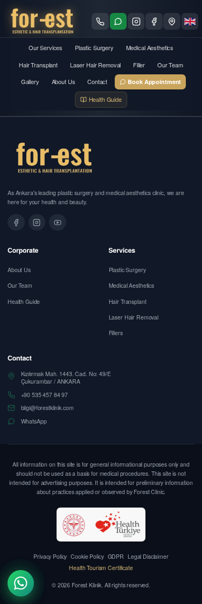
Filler (139, 64)
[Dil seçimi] (190, 21)
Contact (97, 81)
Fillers (116, 333)
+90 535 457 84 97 (44, 395)
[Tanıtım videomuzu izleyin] (57, 222)
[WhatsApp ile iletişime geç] (118, 21)
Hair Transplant (38, 64)
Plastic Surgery (94, 47)
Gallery (30, 81)
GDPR (116, 556)
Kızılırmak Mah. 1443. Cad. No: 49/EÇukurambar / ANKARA (66, 377)
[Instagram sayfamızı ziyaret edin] (136, 21)
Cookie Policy (87, 556)
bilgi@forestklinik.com (47, 408)
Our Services (45, 47)
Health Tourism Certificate (101, 568)
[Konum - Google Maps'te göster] (171, 21)
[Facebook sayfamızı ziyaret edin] (154, 21)
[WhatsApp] (21, 583)
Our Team (170, 64)
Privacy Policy (50, 556)
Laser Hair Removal (95, 64)
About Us (63, 81)
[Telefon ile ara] (100, 21)
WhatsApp (34, 421)
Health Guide (24, 301)
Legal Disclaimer (148, 556)
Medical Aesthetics (149, 47)
